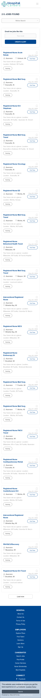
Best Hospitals (20, 670)
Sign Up (20, 647)
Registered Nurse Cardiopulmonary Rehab (13, 460)
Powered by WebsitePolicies (11, 695)
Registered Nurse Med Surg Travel (14, 216)
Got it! (20, 692)
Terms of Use (20, 620)
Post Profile (20, 659)
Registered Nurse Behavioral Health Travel (13, 242)
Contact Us (20, 617)
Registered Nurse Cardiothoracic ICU (11, 489)
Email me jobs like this (13, 31)
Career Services (20, 663)
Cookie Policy (31, 687)
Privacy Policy (20, 624)
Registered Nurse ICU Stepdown (12, 107)
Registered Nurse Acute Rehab (12, 53)
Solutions (20, 640)
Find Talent (20, 637)
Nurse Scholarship (20, 666)
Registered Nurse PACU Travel (12, 431)
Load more (20, 596)
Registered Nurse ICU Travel (14, 571)
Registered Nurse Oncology (14, 164)
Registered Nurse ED (11, 190)
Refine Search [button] (21, 21)
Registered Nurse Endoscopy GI (10, 354)
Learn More (20, 643)
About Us (20, 614)
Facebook (22, 679)
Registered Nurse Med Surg (14, 79)
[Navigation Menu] (37, 3)
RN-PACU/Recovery (11, 544)
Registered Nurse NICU (12, 326)
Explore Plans (20, 633)
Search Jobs (20, 656)
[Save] (37, 53)
